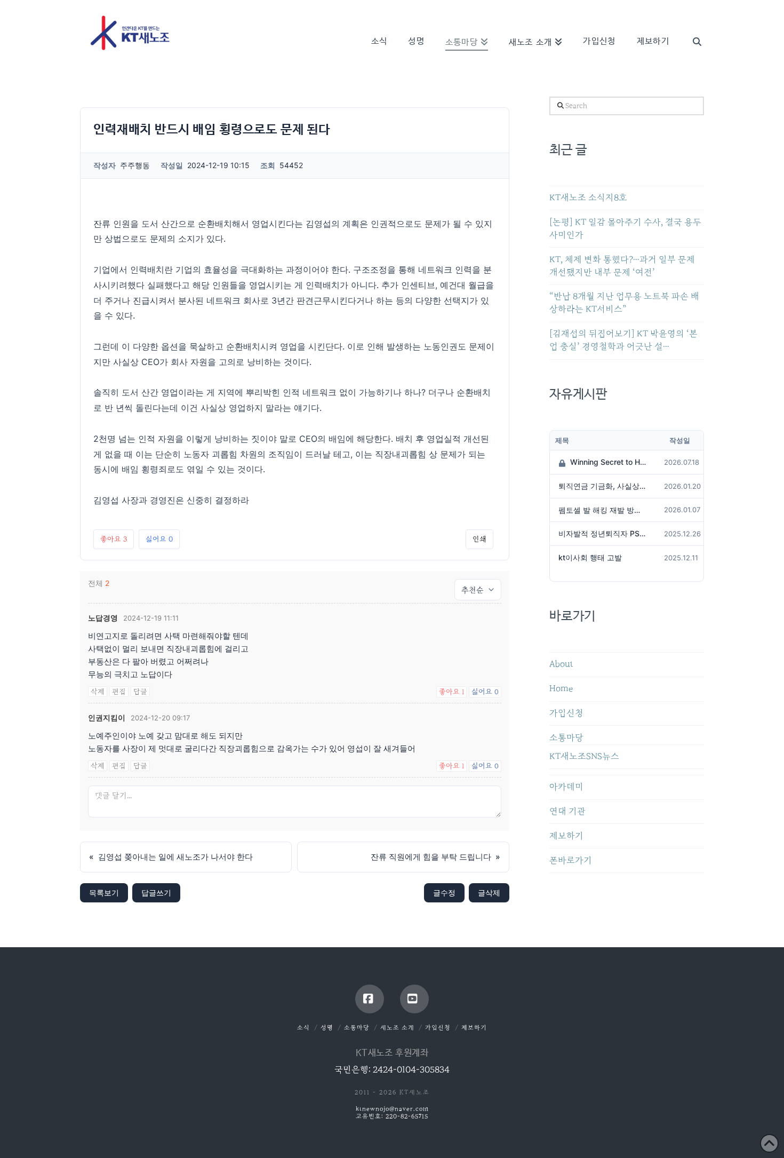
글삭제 (489, 892)
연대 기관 (567, 811)
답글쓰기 (156, 892)
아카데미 (566, 786)
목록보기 (104, 892)
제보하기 (566, 836)
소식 (303, 1028)
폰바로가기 (570, 860)
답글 (140, 691)
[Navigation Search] (691, 26)
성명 (327, 1028)
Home (561, 688)
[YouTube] (414, 999)
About (561, 664)
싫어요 (159, 539)
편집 (119, 691)
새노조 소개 (397, 1028)
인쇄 (479, 539)
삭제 (98, 691)
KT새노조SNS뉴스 (584, 756)
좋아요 (113, 539)
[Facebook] (369, 999)
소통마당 (566, 737)
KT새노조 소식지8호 (588, 197)
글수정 (444, 892)
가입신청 (566, 713)
